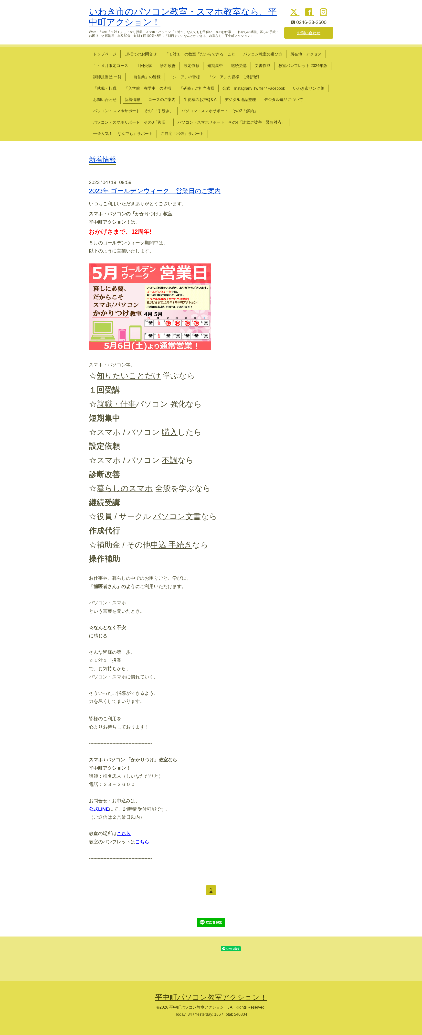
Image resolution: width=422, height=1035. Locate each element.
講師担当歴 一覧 (107, 77)
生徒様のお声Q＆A (200, 100)
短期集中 (215, 66)
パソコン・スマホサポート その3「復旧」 (131, 122)
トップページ (104, 54)
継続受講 (239, 66)
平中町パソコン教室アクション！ (211, 997)
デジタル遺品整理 (240, 100)
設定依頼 (191, 66)
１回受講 (144, 66)
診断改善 (168, 66)
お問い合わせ (308, 33)
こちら (142, 841)
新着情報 (132, 100)
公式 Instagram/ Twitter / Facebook (253, 88)
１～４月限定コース (110, 66)
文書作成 (262, 66)
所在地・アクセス (306, 54)
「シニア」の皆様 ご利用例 (233, 77)
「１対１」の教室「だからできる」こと (200, 54)
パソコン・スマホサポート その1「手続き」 (133, 111)
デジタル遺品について (283, 100)
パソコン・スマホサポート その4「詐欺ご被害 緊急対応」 (231, 122)
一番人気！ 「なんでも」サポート (123, 133)
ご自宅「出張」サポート (182, 133)
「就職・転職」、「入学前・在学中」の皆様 (132, 88)
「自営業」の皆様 (145, 77)
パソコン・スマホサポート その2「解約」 (219, 111)
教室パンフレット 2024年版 (302, 66)
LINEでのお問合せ (141, 54)
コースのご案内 (162, 100)
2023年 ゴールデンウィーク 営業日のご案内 (155, 191)
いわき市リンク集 (308, 88)
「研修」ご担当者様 (196, 88)
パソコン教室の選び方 (262, 54)
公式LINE (99, 809)
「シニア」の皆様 (184, 77)
